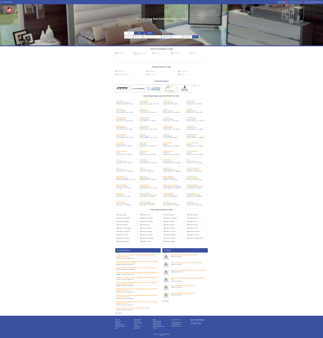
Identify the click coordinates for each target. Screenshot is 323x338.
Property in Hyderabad (147, 238)
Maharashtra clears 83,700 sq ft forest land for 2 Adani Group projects (136, 268)
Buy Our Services (138, 323)
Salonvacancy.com (176, 326)
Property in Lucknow (170, 231)
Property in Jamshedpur (171, 218)
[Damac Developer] (122, 88)
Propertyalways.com (177, 322)
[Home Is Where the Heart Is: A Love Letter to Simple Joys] (166, 265)
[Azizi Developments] (154, 88)
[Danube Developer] (138, 88)
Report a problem (119, 324)
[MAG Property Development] (185, 88)
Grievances (137, 328)
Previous (113, 57)
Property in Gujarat (146, 228)
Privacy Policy (137, 326)
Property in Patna (193, 218)
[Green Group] (201, 85)
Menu (320, 2)
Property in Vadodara (194, 231)
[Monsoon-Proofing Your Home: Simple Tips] (166, 288)
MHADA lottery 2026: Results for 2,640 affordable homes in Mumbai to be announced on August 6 (136, 289)
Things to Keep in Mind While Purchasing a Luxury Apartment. (188, 270)
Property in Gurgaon (147, 231)
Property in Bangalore (123, 221)
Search (195, 37)
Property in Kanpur (170, 221)
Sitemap (155, 328)
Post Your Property (297, 2)
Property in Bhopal (123, 224)
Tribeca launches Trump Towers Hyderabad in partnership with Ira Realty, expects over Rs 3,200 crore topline (137, 262)
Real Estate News (157, 321)
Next (209, 57)
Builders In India (157, 324)
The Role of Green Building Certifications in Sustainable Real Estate (188, 278)
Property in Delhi (146, 215)
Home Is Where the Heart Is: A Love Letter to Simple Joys (186, 262)
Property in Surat (193, 228)
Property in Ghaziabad (147, 221)
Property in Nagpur (170, 241)
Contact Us (118, 321)
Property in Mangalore (170, 234)
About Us (117, 319)
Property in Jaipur (169, 215)
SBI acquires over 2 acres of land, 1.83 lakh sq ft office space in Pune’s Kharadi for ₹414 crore (135, 255)
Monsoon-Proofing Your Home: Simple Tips (183, 285)
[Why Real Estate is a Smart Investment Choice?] (166, 257)
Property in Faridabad (147, 218)
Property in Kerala (169, 224)
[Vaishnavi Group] (180, 53)
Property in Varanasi (194, 234)
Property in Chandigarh (124, 231)
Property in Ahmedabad (124, 218)
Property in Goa (146, 224)
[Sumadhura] (161, 53)
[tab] (129, 33)
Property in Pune (193, 221)
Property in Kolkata (170, 228)
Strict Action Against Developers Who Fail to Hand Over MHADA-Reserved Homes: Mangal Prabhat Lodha (136, 283)
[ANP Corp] (199, 53)
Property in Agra (122, 215)
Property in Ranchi (193, 224)
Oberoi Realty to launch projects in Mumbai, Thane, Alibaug (133, 308)
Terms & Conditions (120, 326)
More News (118, 313)
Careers (136, 324)
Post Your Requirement (159, 326)
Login (116, 328)
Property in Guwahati (147, 234)
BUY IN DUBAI (281, 2)
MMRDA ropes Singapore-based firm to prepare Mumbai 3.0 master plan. (137, 272)
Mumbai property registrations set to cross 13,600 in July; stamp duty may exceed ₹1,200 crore (137, 302)
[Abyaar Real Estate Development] (169, 88)
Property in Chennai (123, 234)
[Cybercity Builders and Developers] (143, 53)
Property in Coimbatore (124, 238)
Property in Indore (146, 241)
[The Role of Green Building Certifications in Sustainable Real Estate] (166, 280)
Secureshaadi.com (176, 324)
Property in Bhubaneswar (124, 228)
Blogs (154, 319)
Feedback (117, 323)
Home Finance (137, 319)
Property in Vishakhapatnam (196, 238)
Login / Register (311, 2)
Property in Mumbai (170, 238)
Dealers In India (157, 323)
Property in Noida (193, 215)
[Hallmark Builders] (124, 53)
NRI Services (137, 321)
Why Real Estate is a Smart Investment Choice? (184, 255)
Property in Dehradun (123, 241)
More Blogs (165, 301)
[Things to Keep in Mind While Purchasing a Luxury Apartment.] (166, 272)
